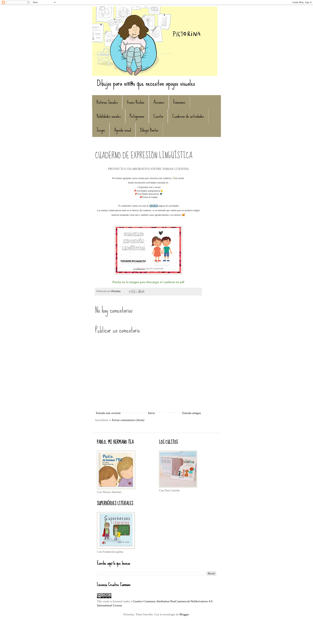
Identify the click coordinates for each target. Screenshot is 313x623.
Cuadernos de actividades (188, 116)
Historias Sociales (107, 102)
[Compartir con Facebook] (140, 291)
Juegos (101, 130)
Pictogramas (137, 116)
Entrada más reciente (108, 413)
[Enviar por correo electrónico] (130, 291)
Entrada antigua (191, 413)
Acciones (158, 102)
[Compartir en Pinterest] (143, 291)
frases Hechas (135, 102)
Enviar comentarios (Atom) (128, 420)
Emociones (179, 102)
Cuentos (158, 116)
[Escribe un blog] (133, 291)
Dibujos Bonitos (149, 130)
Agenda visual (122, 130)
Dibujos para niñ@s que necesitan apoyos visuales (146, 83)
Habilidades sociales (109, 116)
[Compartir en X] (136, 291)
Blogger (184, 614)
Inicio (151, 413)
